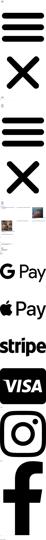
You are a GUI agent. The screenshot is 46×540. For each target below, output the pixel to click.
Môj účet (2, 96)
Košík (2, 2)
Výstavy (2, 106)
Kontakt (2, 204)
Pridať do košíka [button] (3, 208)
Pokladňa (2, 1)
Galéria (2, 105)
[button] (23, 49)
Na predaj (2, 202)
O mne (2, 104)
